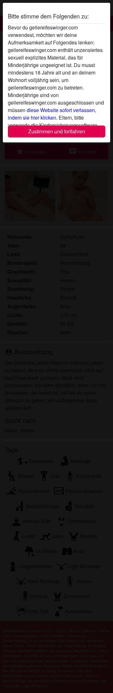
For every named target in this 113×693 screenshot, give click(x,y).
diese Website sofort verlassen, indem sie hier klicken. (52, 113)
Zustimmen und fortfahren (56, 131)
